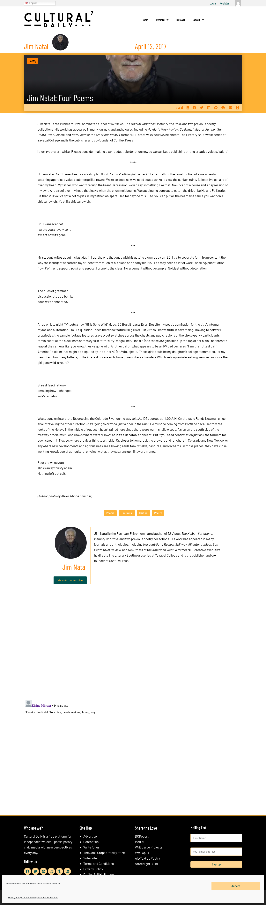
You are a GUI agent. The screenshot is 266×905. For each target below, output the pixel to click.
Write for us (91, 847)
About (196, 20)
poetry (158, 513)
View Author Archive (70, 580)
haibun (143, 513)
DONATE (181, 20)
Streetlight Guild (146, 864)
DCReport (142, 836)
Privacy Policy (93, 869)
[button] (194, 107)
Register (224, 3)
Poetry (32, 61)
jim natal (126, 513)
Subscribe (90, 858)
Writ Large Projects (148, 847)
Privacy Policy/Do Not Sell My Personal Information (33, 897)
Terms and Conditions (98, 863)
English (32, 2)
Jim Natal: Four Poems (60, 98)
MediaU (140, 842)
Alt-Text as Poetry (147, 858)
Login (213, 3)
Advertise (90, 836)
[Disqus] (133, 646)
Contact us (91, 842)
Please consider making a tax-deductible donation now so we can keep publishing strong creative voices (144, 151)
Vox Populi (142, 853)
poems (110, 513)
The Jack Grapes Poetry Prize (104, 853)
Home (145, 20)
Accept (235, 886)
